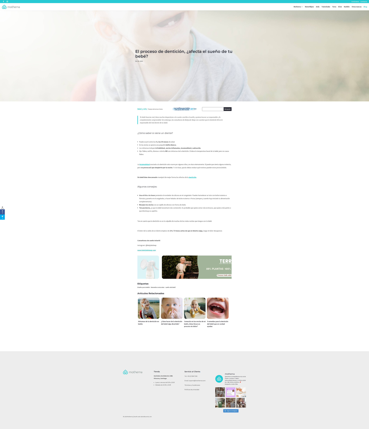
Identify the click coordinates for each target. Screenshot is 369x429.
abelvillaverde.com (146, 416)
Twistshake (326, 7)
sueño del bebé (170, 287)
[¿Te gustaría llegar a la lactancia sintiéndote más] (230, 392)
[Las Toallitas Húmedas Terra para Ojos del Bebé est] (220, 403)
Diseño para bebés (143, 287)
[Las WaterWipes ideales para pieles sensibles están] (241, 392)
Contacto (363, 1)
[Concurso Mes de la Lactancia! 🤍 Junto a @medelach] (230, 403)
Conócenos (355, 1)
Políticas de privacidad (191, 389)
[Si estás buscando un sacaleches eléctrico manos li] (241, 403)
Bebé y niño (142, 109)
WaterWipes (309, 7)
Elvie (340, 7)
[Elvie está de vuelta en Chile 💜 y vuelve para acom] (220, 392)
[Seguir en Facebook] (3, 1)
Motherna (297, 7)
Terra (334, 7)
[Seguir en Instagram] (7, 1)
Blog (365, 7)
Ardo (317, 7)
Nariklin (347, 7)
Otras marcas (357, 7)
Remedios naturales (157, 287)
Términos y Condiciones (192, 385)
